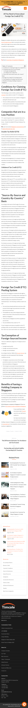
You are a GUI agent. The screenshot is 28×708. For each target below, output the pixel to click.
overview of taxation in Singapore (15, 60)
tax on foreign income (6, 42)
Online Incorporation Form (7, 628)
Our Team (3, 653)
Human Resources (7, 574)
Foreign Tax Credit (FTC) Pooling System (12, 77)
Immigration (5, 576)
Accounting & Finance (7, 562)
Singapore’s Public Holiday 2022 (8, 639)
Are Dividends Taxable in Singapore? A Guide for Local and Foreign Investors (18, 474)
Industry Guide (6, 582)
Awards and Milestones (6, 667)
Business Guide (6, 565)
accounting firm (17, 612)
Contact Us (3, 670)
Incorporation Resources (8, 579)
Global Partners (4, 662)
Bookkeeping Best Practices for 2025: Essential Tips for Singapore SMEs (18, 465)
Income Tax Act (20, 353)
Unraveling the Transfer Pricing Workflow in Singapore (17, 505)
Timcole (24, 411)
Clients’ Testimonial (5, 659)
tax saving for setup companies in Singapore (16, 406)
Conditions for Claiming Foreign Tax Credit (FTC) (14, 67)
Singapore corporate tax (17, 126)
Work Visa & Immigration (8, 591)
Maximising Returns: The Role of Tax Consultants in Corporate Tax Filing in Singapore (18, 496)
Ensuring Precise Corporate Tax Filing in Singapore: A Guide (17, 513)
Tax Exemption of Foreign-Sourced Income (13, 79)
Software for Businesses (8, 585)
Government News (5, 633)
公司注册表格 (4, 631)
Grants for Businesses (8, 571)
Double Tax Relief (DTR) (10, 71)
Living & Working (4, 636)
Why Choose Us (4, 656)
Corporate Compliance (8, 568)
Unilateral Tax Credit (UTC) (11, 72)
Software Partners (5, 665)
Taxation (4, 25)
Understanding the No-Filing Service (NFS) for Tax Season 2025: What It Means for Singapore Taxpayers (18, 485)
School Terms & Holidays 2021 (7, 642)
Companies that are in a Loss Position (11, 69)
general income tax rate (9, 128)
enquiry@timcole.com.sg (6, 691)
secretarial (9, 612)
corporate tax (6, 424)
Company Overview (5, 650)
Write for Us (4, 620)
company (3, 95)
